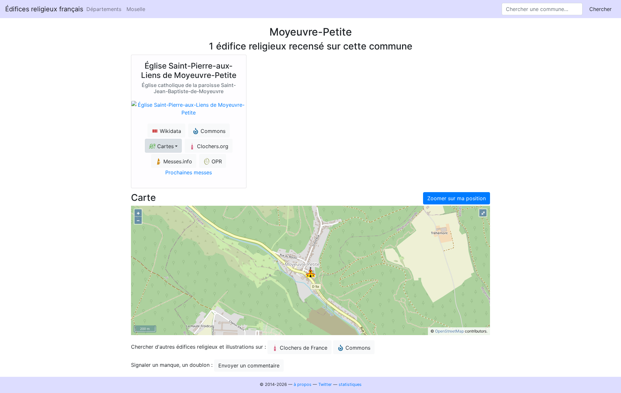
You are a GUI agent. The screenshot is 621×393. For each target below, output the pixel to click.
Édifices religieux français (44, 9)
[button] (163, 146)
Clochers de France (303, 347)
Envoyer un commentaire (248, 365)
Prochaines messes (188, 172)
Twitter (325, 384)
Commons (357, 347)
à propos (302, 384)
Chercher (600, 9)
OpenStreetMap (449, 331)
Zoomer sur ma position (456, 198)
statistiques (350, 384)
